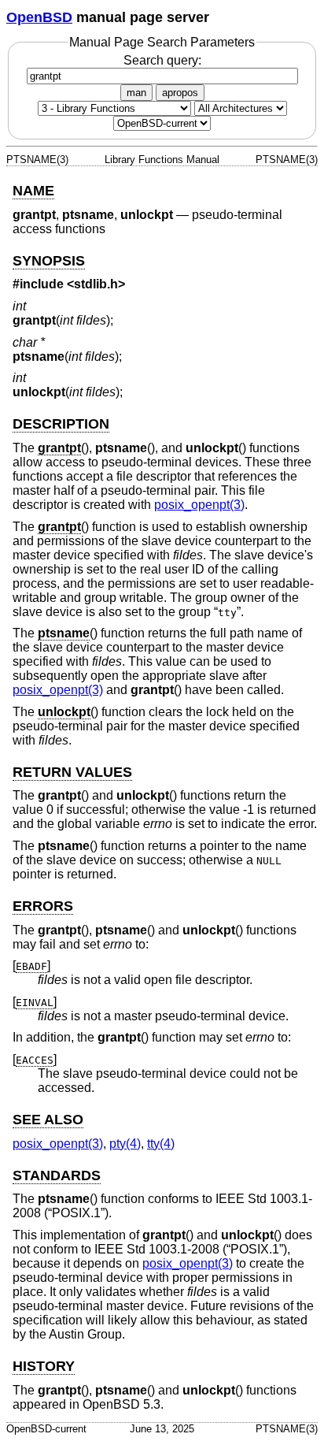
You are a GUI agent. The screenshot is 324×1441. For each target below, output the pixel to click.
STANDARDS (57, 1175)
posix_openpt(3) (199, 504)
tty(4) (161, 1143)
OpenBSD (39, 17)
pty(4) (125, 1143)
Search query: (162, 60)
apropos (180, 92)
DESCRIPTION (61, 424)
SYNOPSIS (49, 261)
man (136, 92)
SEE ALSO (48, 1119)
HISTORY (44, 1366)
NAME (33, 191)
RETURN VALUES (72, 772)
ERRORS (43, 906)
